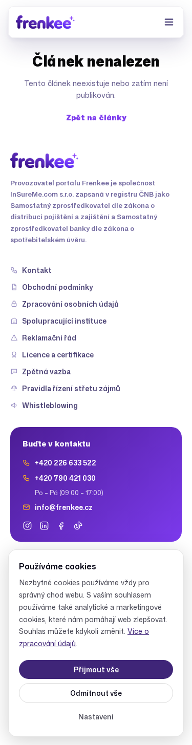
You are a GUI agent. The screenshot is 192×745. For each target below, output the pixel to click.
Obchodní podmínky (57, 287)
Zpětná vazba (46, 371)
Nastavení (96, 716)
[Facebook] (61, 525)
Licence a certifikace (58, 354)
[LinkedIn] (44, 525)
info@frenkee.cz (64, 507)
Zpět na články (96, 117)
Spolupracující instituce (64, 321)
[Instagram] (27, 525)
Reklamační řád (49, 338)
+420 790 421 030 (65, 478)
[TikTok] (78, 525)
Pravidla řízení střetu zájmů (71, 388)
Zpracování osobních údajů (70, 304)
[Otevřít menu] (169, 22)
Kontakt (37, 270)
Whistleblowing (50, 405)
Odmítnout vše (96, 693)
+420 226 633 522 (65, 462)
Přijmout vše (96, 669)
